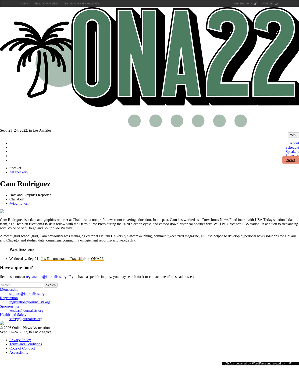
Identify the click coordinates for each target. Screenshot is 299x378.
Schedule (292, 147)
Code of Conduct (22, 348)
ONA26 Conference (46, 3)
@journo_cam (19, 203)
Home (24, 3)
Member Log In (243, 3)
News (290, 160)
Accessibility (18, 352)
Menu (293, 135)
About (294, 143)
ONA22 (97, 259)
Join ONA (268, 3)
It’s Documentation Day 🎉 (61, 259)
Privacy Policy (20, 340)
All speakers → (20, 172)
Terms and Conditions (25, 344)
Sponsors (292, 156)
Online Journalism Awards (81, 3)
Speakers (292, 152)
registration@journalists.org (46, 277)
